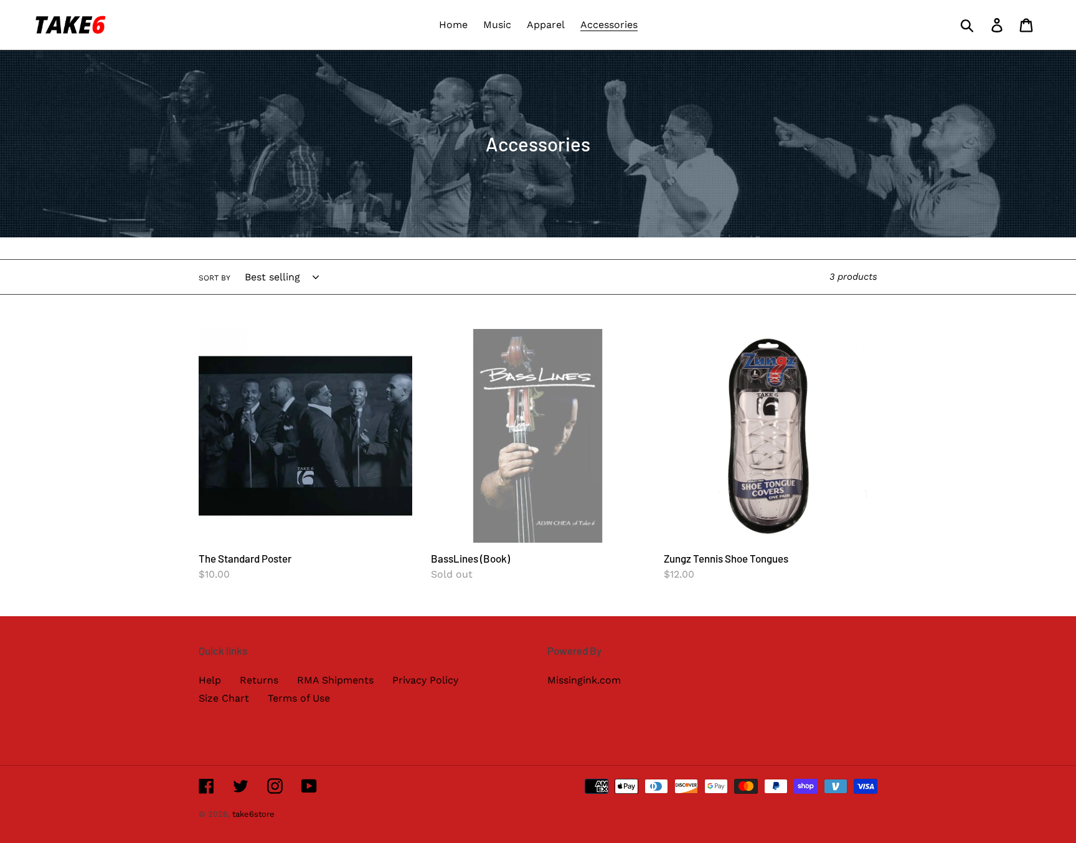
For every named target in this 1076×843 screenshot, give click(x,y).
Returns (259, 680)
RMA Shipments (335, 680)
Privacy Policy (425, 680)
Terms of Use (299, 698)
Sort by (214, 278)
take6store (253, 814)
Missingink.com (584, 680)
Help (210, 680)
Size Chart (224, 698)
